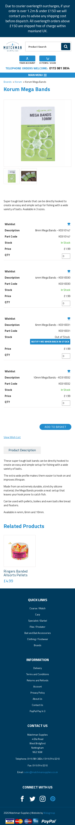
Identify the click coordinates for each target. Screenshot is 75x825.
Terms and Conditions (37, 674)
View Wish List (12, 437)
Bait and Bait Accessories (37, 633)
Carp (37, 614)
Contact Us (37, 705)
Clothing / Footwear (37, 639)
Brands (8, 82)
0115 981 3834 (59, 68)
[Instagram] (43, 799)
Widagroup (49, 813)
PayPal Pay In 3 (37, 711)
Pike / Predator (37, 627)
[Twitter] (32, 799)
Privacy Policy (37, 692)
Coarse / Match (37, 608)
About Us (37, 699)
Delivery (37, 668)
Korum (18, 82)
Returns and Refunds (37, 680)
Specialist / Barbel (37, 620)
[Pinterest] (53, 799)
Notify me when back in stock (50, 341)
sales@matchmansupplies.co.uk (41, 772)
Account (37, 686)
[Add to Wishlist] (37, 224)
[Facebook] (22, 799)
